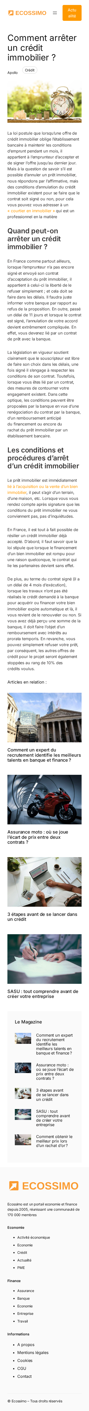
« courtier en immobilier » (31, 210)
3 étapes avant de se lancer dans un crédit (42, 917)
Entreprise (25, 1313)
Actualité (72, 12)
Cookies (24, 1360)
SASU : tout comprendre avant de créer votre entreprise (42, 994)
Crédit (30, 70)
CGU (21, 1368)
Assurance (25, 1291)
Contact (24, 1376)
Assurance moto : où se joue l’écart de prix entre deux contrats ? (37, 836)
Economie (25, 1245)
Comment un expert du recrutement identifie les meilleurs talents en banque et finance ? (44, 754)
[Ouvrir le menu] (55, 13)
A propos (25, 1344)
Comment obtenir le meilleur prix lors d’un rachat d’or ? (54, 1141)
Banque (23, 1298)
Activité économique (33, 1237)
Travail (22, 1321)
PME (21, 1267)
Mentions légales (32, 1352)
